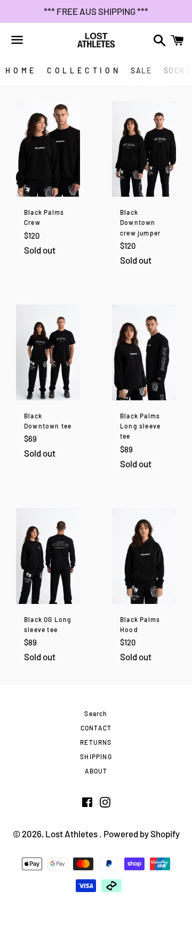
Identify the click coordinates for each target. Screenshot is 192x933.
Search (95, 713)
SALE (141, 70)
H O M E (20, 70)
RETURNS (95, 742)
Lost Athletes (72, 833)
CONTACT (96, 728)
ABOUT (96, 771)
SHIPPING (96, 756)
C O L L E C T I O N (83, 70)
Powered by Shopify (141, 833)
